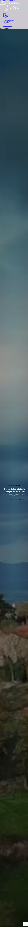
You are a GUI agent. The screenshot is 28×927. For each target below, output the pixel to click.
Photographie (5, 16)
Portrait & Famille (9, 19)
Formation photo (6, 22)
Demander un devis (19, 499)
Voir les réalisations (9, 499)
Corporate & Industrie (9, 17)
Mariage (4, 23)
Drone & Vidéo (6, 14)
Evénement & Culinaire (10, 20)
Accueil (4, 13)
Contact (4, 24)
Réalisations (5, 15)
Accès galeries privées (7, 26)
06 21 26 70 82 (3, 0)
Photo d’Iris (7, 21)
